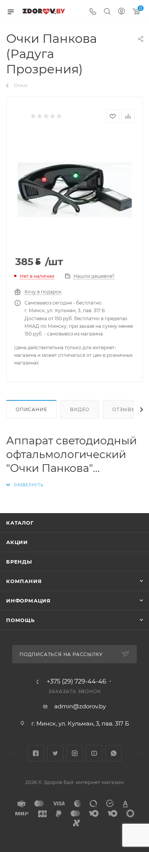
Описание (31, 409)
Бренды (19, 562)
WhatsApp (113, 753)
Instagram (74, 753)
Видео (79, 409)
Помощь (20, 620)
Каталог (20, 523)
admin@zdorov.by (80, 706)
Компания (24, 581)
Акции (17, 542)
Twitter (55, 753)
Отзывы (124, 409)
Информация (28, 601)
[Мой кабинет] (121, 12)
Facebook (36, 753)
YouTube (94, 753)
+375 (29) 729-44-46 (76, 682)
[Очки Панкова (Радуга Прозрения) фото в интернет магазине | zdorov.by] (74, 190)
